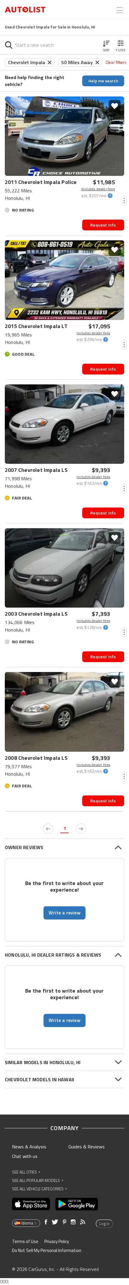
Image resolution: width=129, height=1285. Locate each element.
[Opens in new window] (31, 1204)
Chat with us (25, 1156)
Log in (104, 1224)
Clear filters (116, 62)
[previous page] (48, 829)
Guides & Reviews (86, 1146)
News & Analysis (29, 1146)
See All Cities (26, 1172)
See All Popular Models (37, 1180)
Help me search (103, 81)
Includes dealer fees (98, 189)
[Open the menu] (119, 10)
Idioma (27, 1223)
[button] (106, 44)
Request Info (103, 225)
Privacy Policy (56, 1241)
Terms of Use (25, 1241)
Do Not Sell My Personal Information (46, 1250)
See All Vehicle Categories (39, 1189)
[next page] (81, 829)
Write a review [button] (64, 912)
